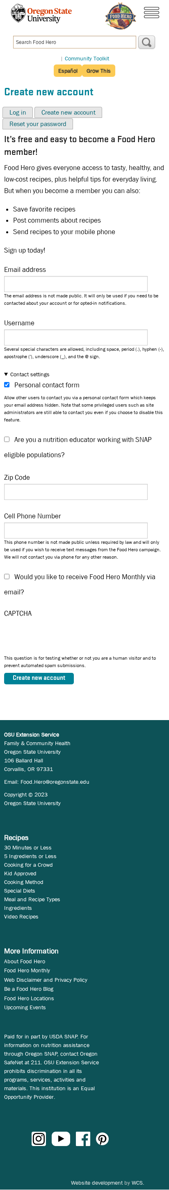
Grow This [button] (99, 70)
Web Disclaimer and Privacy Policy (45, 979)
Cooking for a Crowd (28, 864)
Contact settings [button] (30, 374)
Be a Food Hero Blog (28, 988)
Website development (97, 1182)
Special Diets (19, 890)
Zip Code (17, 477)
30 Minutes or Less (28, 847)
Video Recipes (21, 916)
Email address (25, 269)
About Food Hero (24, 961)
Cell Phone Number (32, 516)
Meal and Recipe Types (32, 899)
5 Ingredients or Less (30, 856)
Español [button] (68, 70)
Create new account (68, 112)
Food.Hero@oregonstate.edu (55, 781)
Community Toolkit (87, 58)
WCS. (138, 1182)
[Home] (120, 16)
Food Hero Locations (29, 998)
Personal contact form (47, 385)
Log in (17, 112)
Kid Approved (20, 873)
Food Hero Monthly (27, 970)
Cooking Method (23, 882)
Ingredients (18, 907)
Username (19, 323)
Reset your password (37, 124)
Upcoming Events (25, 1007)
